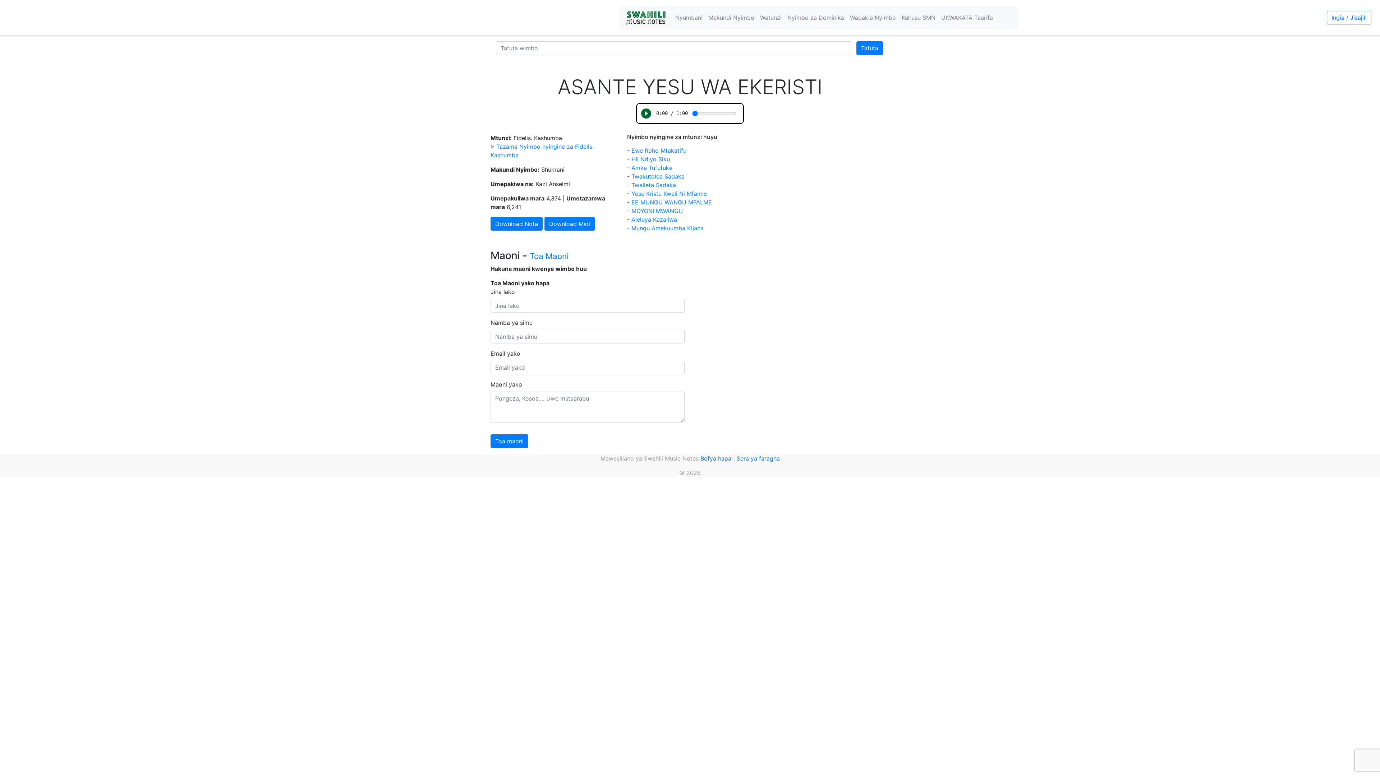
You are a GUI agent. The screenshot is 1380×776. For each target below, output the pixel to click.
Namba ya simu (512, 322)
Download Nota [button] (516, 223)
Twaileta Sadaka (653, 185)
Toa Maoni (549, 256)
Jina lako (503, 291)
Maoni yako (506, 384)
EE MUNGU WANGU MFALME (671, 202)
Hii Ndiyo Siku (650, 159)
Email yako (505, 353)
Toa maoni (509, 441)
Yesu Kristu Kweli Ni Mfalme (669, 193)
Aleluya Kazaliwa (654, 219)
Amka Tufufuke (651, 167)
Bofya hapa (715, 458)
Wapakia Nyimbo (873, 17)
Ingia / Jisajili (1349, 17)
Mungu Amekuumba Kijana (667, 228)
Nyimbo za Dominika (815, 17)
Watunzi (771, 17)
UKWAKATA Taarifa (967, 17)
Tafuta (869, 48)
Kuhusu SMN (918, 17)
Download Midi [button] (569, 223)
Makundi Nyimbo (731, 17)
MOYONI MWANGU (657, 210)
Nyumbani (689, 17)
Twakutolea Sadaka (658, 176)
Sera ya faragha (758, 458)
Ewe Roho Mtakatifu (658, 150)
